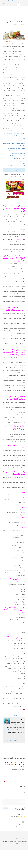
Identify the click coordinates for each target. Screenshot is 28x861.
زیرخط (19, 762)
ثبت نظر (5, 808)
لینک (15, 762)
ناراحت (23, 766)
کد (18, 764)
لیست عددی (5, 762)
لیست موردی (7, 762)
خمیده (21, 762)
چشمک (21, 766)
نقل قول (20, 764)
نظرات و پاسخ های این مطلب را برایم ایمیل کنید (19, 808)
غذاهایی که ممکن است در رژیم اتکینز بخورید (16, 148)
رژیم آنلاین (21, 740)
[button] (3, 3)
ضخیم (23, 762)
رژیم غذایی (23, 18)
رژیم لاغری (16, 170)
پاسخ (20, 826)
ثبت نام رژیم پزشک (11, 1)
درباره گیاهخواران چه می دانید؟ (18, 153)
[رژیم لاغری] (14, 190)
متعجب (7, 764)
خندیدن (12, 764)
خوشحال (10, 764)
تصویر (13, 762)
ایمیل (24, 792)
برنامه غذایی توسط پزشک (12, 740)
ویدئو (11, 762)
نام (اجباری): (22, 786)
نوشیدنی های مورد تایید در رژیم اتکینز (17, 151)
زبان (5, 764)
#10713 (17, 826)
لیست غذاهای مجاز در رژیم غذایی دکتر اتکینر (15, 141)
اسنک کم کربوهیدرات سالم (19, 158)
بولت (23, 764)
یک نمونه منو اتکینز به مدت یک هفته (17, 156)
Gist (15, 764)
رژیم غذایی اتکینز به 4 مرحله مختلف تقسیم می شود (14, 133)
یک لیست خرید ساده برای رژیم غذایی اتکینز (16, 166)
